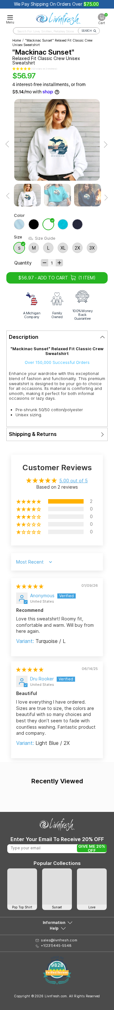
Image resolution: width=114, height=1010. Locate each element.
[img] (29, 586)
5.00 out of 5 (73, 480)
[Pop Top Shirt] (22, 886)
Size (18, 237)
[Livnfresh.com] (58, 18)
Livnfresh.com (56, 996)
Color (19, 215)
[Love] (92, 886)
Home (16, 40)
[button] (21, 69)
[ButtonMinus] (44, 262)
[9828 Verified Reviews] (57, 983)
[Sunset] (57, 886)
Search (87, 30)
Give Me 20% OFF (91, 848)
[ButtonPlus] (59, 262)
